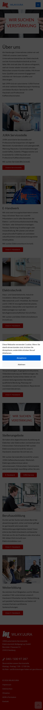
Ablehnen (21, 364)
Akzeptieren (21, 358)
